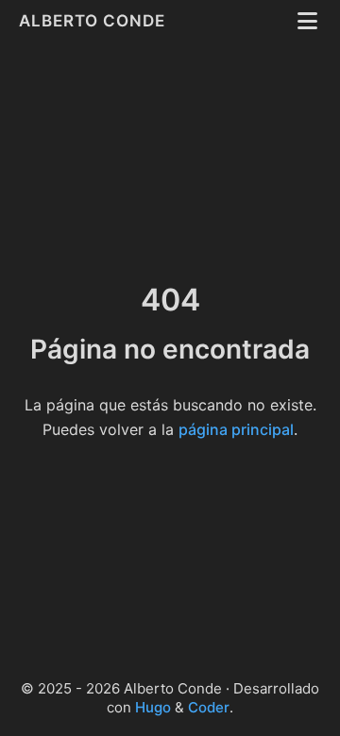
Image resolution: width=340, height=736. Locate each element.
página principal (236, 429)
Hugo (153, 707)
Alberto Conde (94, 20)
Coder (209, 707)
